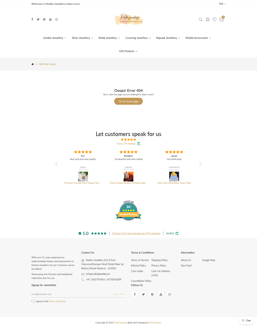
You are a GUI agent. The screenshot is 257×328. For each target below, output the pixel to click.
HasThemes (120, 322)
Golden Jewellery (53, 37)
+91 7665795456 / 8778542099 (103, 279)
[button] (57, 163)
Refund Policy (138, 265)
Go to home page (128, 101)
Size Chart (186, 265)
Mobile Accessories (197, 37)
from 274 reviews (126, 143)
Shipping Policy (159, 260)
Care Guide (137, 271)
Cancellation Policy (141, 280)
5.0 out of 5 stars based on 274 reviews (136, 233)
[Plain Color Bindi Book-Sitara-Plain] (174, 176)
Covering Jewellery (137, 37)
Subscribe (118, 294)
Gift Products (127, 51)
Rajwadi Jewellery (167, 37)
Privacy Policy (158, 265)
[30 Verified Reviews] (128, 226)
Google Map (208, 260)
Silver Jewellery (81, 37)
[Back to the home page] (32, 64)
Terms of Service (140, 260)
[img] (128, 139)
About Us (186, 260)
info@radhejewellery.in (98, 273)
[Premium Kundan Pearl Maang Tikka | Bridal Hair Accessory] (83, 176)
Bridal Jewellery (108, 37)
